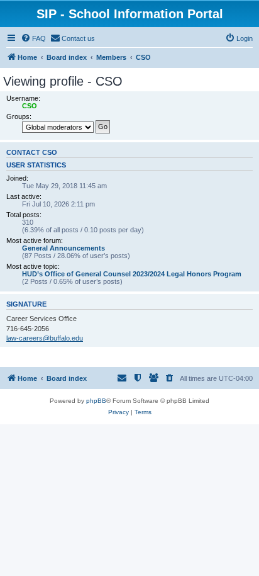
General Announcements (63, 248)
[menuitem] (33, 38)
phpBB (96, 400)
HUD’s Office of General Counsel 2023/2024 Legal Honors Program (131, 274)
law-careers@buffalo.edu (44, 338)
